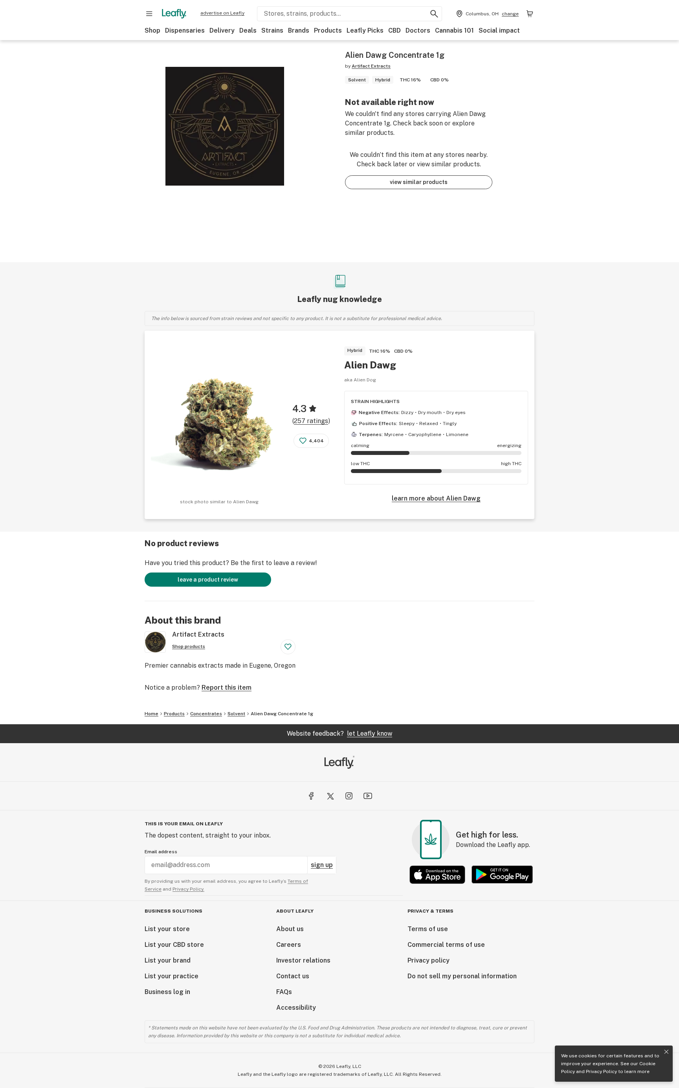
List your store (167, 929)
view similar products (419, 182)
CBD (394, 30)
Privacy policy (428, 960)
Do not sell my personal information (462, 976)
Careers (288, 944)
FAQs (284, 992)
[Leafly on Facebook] (311, 796)
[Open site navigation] (149, 13)
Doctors (418, 30)
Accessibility (296, 1007)
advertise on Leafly (222, 13)
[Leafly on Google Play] (502, 874)
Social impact (499, 30)
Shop (152, 30)
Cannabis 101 (454, 30)
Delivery (222, 30)
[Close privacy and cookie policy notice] (666, 1052)
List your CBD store (174, 944)
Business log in (167, 992)
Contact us (292, 976)
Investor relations (303, 960)
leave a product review (208, 579)
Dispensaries (185, 30)
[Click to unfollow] (288, 646)
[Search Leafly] (434, 13)
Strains (272, 30)
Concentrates (206, 713)
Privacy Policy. (188, 889)
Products (328, 30)
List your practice (171, 976)
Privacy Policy (601, 1071)
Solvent (236, 713)
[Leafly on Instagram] (349, 796)
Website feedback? (339, 733)
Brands (298, 30)
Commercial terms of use (446, 944)
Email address (161, 851)
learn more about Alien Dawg (436, 498)
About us (290, 929)
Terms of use (427, 929)
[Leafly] (174, 13)
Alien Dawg (370, 364)
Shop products (188, 646)
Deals (248, 30)
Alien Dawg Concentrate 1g (282, 713)
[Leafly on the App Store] (437, 874)
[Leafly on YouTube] (367, 796)
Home (151, 713)
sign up (322, 865)
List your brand (168, 960)
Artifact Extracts (371, 66)
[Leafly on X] (330, 796)
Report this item (226, 687)
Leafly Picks (365, 30)
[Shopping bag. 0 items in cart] (529, 13)
